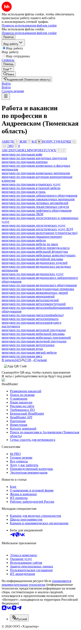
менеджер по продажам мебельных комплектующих (39, 255)
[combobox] (19, 617)
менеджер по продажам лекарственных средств (35, 206)
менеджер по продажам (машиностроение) (32, 236)
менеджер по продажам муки (22, 349)
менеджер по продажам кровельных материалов (36, 173)
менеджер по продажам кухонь (23, 192)
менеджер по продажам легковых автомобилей (35, 203)
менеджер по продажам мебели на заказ (30, 244)
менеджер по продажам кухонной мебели (31, 188)
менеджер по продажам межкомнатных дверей (35, 292)
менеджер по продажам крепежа (25, 162)
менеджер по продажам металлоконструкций (34, 304)
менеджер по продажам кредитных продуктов (34, 158)
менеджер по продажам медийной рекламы (32, 259)
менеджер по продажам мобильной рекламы (33, 334)
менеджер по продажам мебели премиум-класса (36, 248)
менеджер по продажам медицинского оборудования (39, 285)
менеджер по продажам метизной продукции (34, 330)
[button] (6, 83)
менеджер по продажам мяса (22, 356)
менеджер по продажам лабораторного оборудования (39, 195)
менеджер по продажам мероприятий (28, 296)
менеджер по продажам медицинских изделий (35, 263)
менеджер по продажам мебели (24, 240)
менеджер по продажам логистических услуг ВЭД (37, 229)
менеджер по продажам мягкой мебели (29, 352)
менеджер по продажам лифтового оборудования (36, 210)
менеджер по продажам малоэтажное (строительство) (39, 233)
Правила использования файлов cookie (29, 33)
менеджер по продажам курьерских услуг (31, 184)
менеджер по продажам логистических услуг (34, 225)
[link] (9, 74)
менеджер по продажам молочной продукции (34, 341)
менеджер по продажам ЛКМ (22, 214)
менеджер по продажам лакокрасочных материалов (38, 199)
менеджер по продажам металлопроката (30, 319)
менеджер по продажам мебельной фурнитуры (35, 251)
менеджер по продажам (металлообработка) (33, 315)
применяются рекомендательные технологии (36, 582)
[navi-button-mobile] (6, 96)
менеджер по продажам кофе (22, 154)
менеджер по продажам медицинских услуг (33, 274)
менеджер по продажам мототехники (28, 345)
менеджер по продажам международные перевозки (38, 289)
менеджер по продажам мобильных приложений (36, 337)
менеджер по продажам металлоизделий (30, 300)
